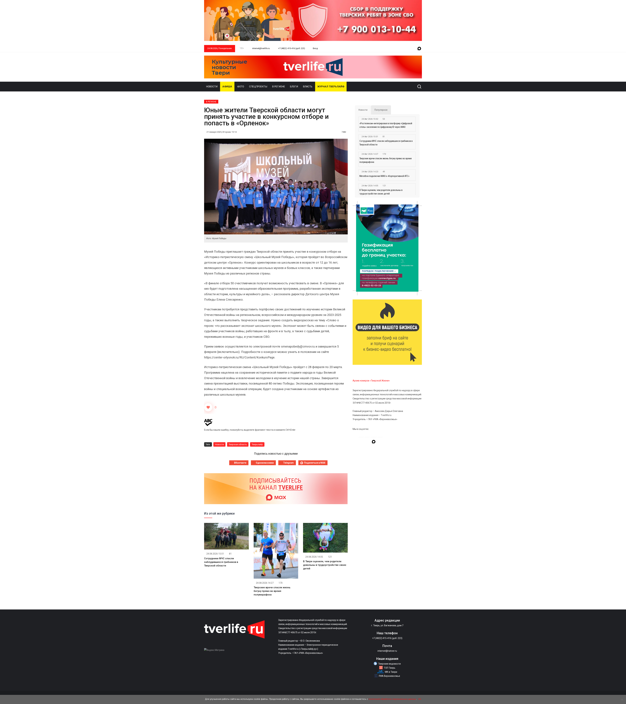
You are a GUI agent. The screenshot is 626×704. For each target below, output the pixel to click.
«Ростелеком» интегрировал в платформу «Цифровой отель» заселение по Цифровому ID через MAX (385, 125)
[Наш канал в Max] (419, 48)
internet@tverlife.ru (261, 48)
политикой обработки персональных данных (392, 699)
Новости (211, 86)
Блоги (294, 86)
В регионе (278, 86)
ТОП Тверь (389, 668)
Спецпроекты (258, 86)
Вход (315, 48)
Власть (307, 86)
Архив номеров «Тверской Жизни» (371, 380)
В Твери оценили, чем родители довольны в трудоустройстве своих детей (324, 565)
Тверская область (238, 444)
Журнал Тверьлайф (330, 86)
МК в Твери (391, 672)
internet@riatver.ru (387, 651)
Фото (240, 86)
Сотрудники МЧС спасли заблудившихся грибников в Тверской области (221, 562)
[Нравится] (208, 407)
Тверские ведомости (389, 663)
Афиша (227, 86)
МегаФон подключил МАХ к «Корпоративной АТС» (384, 176)
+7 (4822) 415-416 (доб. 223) (291, 48)
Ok (419, 699)
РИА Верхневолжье (389, 676)
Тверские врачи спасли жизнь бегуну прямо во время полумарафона (272, 591)
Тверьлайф (257, 444)
